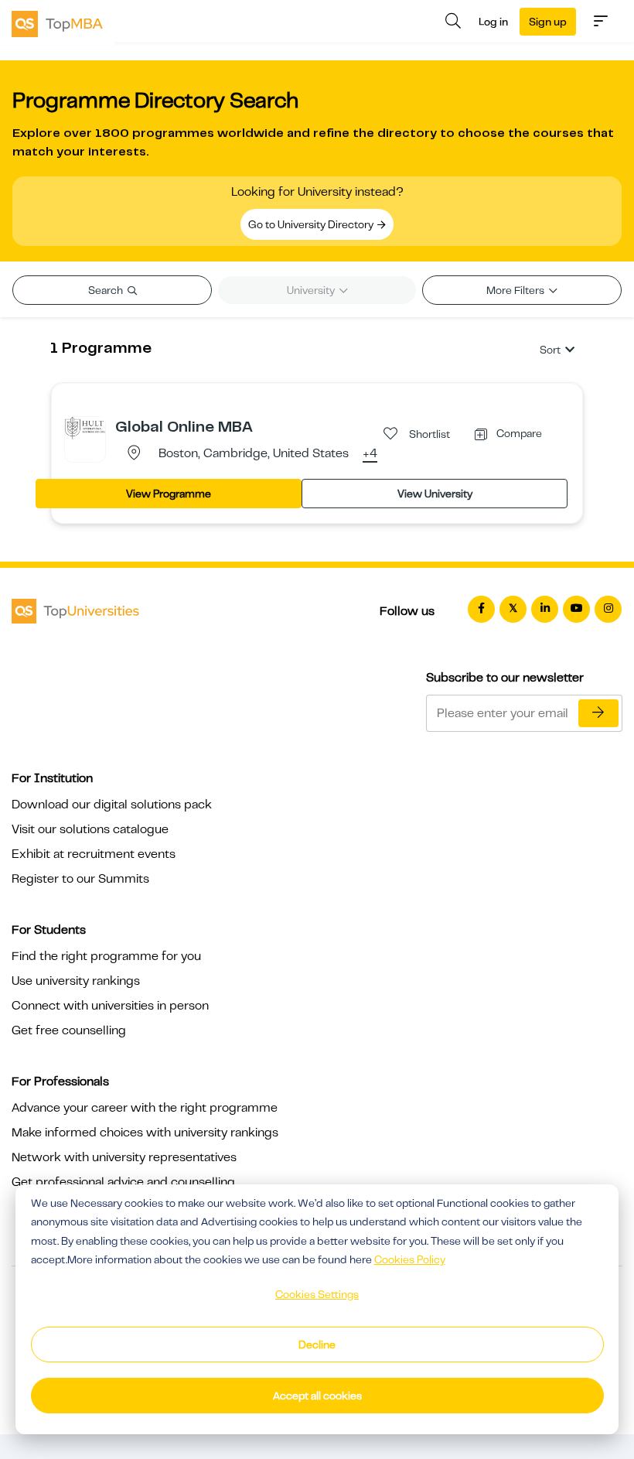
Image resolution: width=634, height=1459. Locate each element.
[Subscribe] (598, 713)
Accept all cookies (317, 1396)
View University (434, 494)
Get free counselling (69, 1030)
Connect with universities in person (110, 1005)
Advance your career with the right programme (145, 1108)
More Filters (516, 290)
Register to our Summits (80, 879)
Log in (493, 22)
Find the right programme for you (106, 956)
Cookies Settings (317, 1294)
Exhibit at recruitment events (94, 854)
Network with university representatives (124, 1157)
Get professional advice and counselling (123, 1182)
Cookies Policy (409, 1259)
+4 (370, 454)
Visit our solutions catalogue (90, 829)
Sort (550, 350)
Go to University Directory (312, 224)
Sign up (548, 22)
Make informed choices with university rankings (145, 1132)
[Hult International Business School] (85, 427)
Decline (317, 1344)
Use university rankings (76, 981)
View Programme (168, 494)
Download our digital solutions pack (112, 804)
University (312, 290)
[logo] (57, 22)
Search (106, 290)
